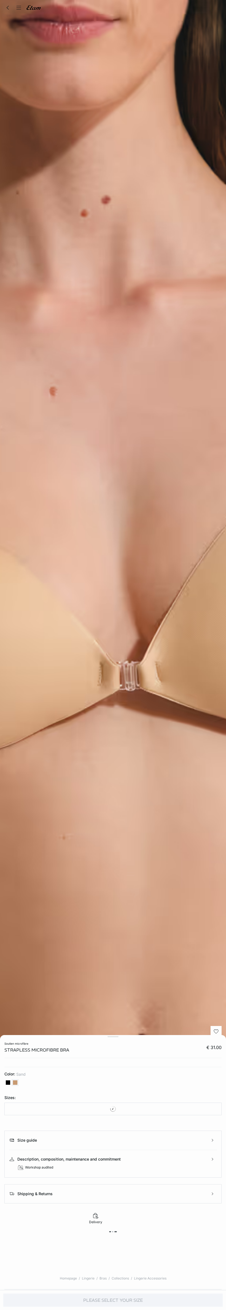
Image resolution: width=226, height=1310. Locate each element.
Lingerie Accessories (150, 1278)
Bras (103, 1278)
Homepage (68, 1278)
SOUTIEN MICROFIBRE (16, 1043)
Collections (120, 1278)
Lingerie (88, 1278)
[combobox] (113, 1109)
